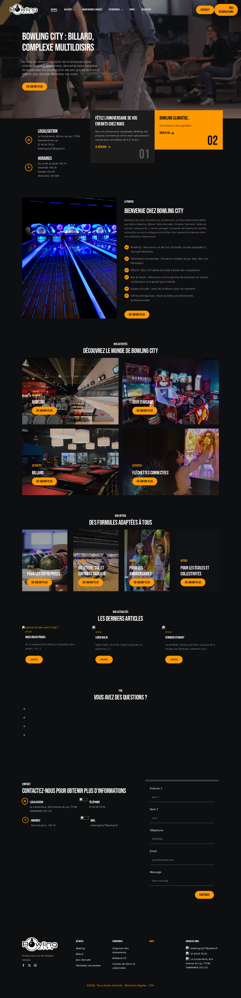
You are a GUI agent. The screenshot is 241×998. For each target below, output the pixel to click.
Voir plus (165, 133)
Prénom (156, 788)
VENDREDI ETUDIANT (174, 637)
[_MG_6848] (93, 627)
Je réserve (101, 147)
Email (153, 851)
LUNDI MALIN (101, 637)
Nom (154, 809)
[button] (120, 708)
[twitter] (29, 965)
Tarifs (151, 941)
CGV (151, 985)
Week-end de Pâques (35, 637)
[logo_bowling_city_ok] (24, 5)
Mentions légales (136, 985)
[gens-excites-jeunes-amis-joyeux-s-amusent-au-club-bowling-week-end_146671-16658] (163, 627)
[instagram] (35, 965)
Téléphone (156, 830)
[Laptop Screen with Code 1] (40, 627)
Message (155, 872)
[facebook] (23, 965)
